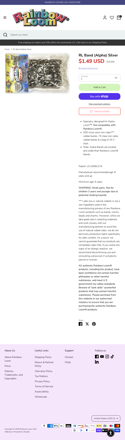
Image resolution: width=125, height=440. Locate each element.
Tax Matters (41, 376)
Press (8, 366)
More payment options (99, 104)
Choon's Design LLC (89, 68)
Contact (69, 357)
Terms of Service (44, 386)
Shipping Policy (43, 357)
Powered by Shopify (21, 432)
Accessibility (42, 391)
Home (7, 49)
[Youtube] (102, 356)
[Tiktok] (112, 356)
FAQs (68, 362)
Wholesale (41, 397)
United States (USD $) (104, 418)
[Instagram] (107, 356)
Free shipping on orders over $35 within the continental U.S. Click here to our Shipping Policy (62, 42)
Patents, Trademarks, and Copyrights (14, 375)
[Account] (105, 16)
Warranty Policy (43, 371)
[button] (110, 433)
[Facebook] (97, 356)
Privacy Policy (42, 381)
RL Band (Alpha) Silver (22, 49)
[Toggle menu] (5, 17)
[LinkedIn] (97, 362)
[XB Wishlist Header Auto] (112, 17)
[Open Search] (5, 35)
